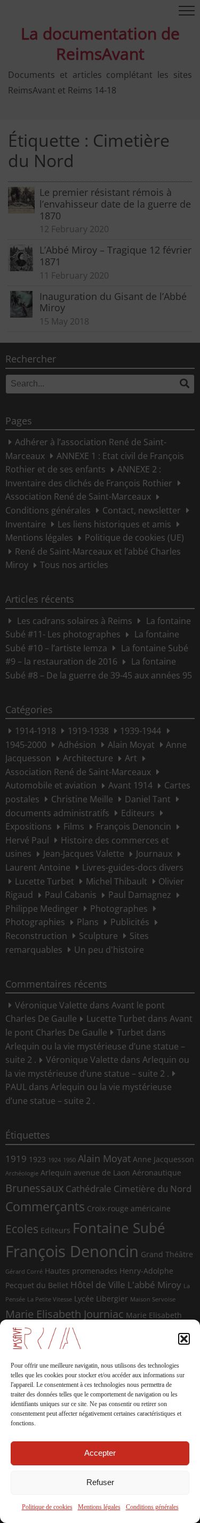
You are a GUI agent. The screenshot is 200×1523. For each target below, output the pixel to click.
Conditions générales (152, 1507)
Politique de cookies (47, 1507)
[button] (184, 1338)
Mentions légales (99, 1507)
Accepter (100, 1452)
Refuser (100, 1482)
